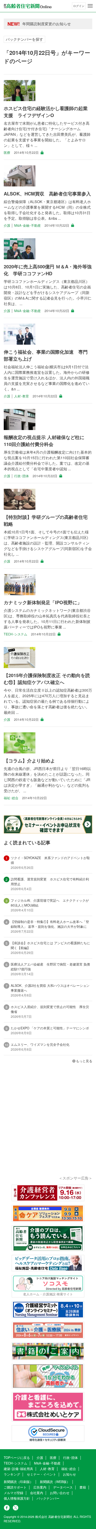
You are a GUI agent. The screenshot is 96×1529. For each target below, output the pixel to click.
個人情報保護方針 (17, 1498)
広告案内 (39, 1487)
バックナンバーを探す (24, 39)
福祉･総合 (11, 797)
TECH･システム (15, 634)
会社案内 (36, 1492)
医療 (7, 152)
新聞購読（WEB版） (55, 1481)
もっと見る (84, 1061)
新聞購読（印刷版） (18, 1481)
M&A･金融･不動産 (27, 225)
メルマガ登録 (13, 1492)
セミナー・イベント (41, 1474)
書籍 (82, 1487)
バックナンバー (48, 1498)
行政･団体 (21, 476)
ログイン (78, 6)
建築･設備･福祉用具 (18, 1468)
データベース (63, 1487)
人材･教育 (21, 396)
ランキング (12, 1474)
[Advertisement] (48, 1125)
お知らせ (69, 1474)
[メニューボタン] (90, 5)
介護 (7, 225)
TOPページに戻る (17, 1457)
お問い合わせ (59, 1492)
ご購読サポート (15, 1487)
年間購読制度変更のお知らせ (46, 23)
